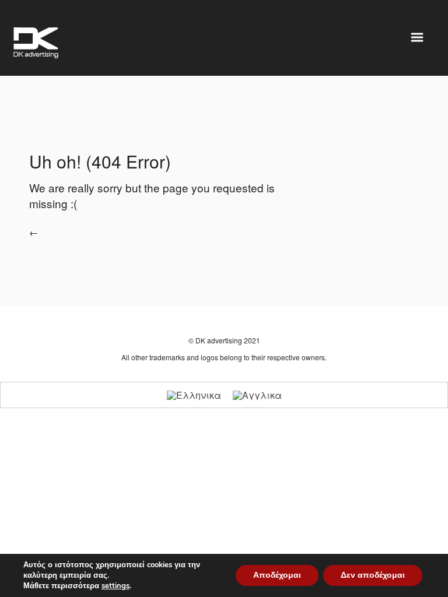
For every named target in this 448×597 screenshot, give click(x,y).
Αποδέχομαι (277, 575)
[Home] (35, 43)
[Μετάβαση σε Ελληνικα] (194, 395)
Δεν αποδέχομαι (373, 575)
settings (116, 586)
